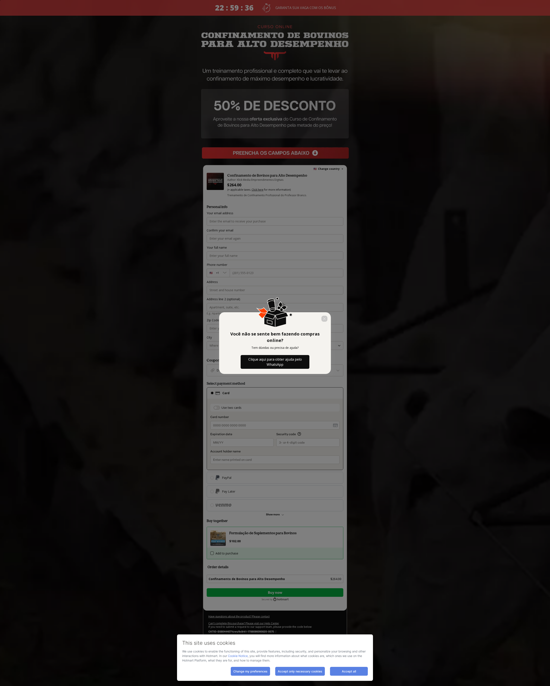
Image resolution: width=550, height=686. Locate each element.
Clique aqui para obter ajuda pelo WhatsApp (275, 362)
